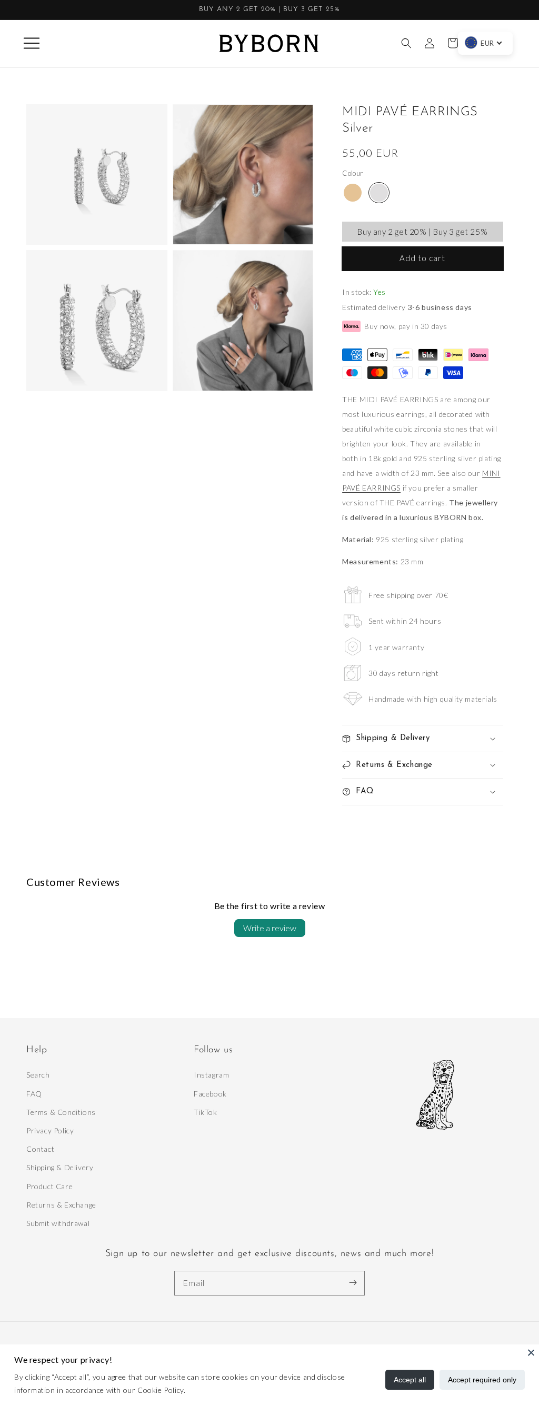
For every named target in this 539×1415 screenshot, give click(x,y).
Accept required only (482, 1380)
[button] (31, 43)
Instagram (211, 1074)
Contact (40, 1148)
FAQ (34, 1093)
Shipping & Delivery (59, 1167)
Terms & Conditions (61, 1112)
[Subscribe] (352, 1282)
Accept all (410, 1380)
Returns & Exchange (61, 1204)
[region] (269, 10)
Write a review (269, 928)
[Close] (531, 1352)
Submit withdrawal (57, 1223)
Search (38, 1074)
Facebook (210, 1093)
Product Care (49, 1186)
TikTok (205, 1112)
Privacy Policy (50, 1130)
